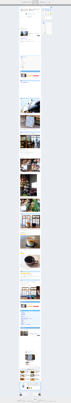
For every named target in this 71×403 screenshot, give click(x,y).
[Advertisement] (30, 22)
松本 (37, 367)
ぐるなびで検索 (34, 306)
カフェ (36, 367)
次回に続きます (23, 67)
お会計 (22, 64)
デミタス (23, 63)
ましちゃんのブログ (35, 0)
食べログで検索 (28, 306)
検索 (51, 7)
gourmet (39, 366)
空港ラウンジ (33, 3)
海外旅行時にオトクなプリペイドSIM (21, 400)
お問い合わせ (37, 3)
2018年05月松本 (33, 367)
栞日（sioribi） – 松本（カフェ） (29, 304)
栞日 (21, 58)
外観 (22, 60)
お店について (22, 66)
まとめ (22, 65)
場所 (22, 59)
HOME (36, 399)
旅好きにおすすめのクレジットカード (41, 400)
